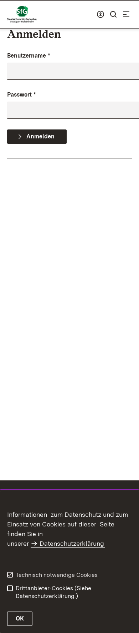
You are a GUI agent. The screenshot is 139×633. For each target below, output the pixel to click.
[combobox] (100, 14)
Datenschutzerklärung (72, 543)
